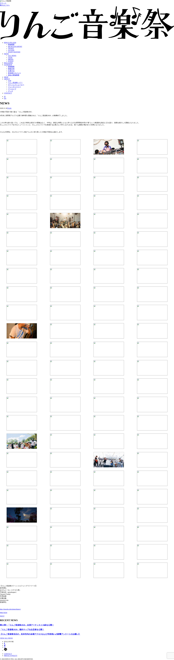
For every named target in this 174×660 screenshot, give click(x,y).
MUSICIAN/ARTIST (15, 46)
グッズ (10, 91)
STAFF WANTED (14, 52)
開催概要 (11, 44)
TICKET (11, 48)
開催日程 (11, 69)
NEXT (2, 616)
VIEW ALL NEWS (6, 638)
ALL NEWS (12, 55)
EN (5, 98)
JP (5, 96)
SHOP (6, 77)
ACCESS (11, 50)
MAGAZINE (8, 63)
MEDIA (10, 59)
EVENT (10, 61)
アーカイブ (12, 89)
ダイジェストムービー (16, 85)
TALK (10, 57)
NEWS (6, 54)
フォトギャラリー (14, 87)
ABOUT (7, 79)
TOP (9, 81)
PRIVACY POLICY (10, 655)
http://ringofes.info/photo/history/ (10, 609)
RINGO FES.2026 (10, 42)
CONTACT (8, 93)
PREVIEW (3, 613)
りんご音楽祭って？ (15, 82)
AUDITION (8, 65)
